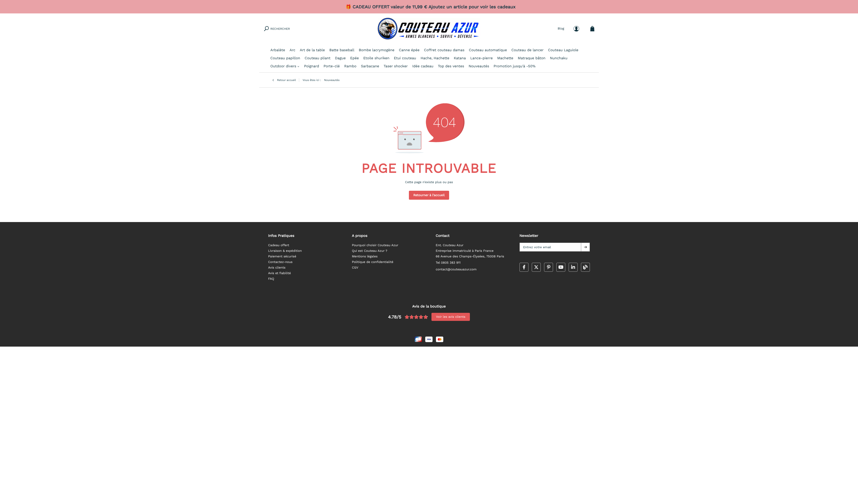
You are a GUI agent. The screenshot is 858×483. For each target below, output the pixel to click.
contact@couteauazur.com (456, 269)
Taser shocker (396, 66)
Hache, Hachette (435, 58)
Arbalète (277, 50)
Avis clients (277, 267)
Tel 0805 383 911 (448, 263)
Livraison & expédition (285, 251)
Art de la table (312, 50)
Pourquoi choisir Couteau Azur (375, 245)
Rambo (350, 66)
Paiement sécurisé (282, 256)
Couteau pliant (317, 58)
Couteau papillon (285, 58)
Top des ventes (451, 66)
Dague (340, 58)
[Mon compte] (576, 29)
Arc (292, 50)
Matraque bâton (531, 58)
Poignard (311, 66)
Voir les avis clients (450, 317)
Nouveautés (479, 66)
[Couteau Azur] (429, 28)
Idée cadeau (422, 66)
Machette (505, 58)
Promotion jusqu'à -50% (515, 66)
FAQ (271, 279)
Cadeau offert (278, 245)
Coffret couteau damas (444, 50)
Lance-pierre (481, 58)
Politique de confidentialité (372, 262)
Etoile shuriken (376, 58)
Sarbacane (370, 66)
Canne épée (409, 50)
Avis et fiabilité (279, 273)
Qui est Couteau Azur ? (369, 251)
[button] (585, 247)
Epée (354, 58)
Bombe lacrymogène (376, 50)
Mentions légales (365, 256)
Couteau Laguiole (563, 50)
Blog (561, 28)
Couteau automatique (488, 50)
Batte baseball (341, 50)
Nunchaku (558, 58)
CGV (355, 267)
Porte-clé (332, 66)
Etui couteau (405, 58)
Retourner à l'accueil (429, 195)
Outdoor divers (283, 66)
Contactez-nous (280, 262)
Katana (460, 58)
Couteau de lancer (527, 50)
